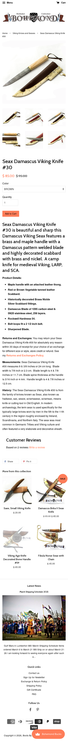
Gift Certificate (34, 689)
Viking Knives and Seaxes (24, 33)
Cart (63, 2)
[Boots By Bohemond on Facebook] (30, 710)
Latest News (34, 585)
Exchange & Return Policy (34, 681)
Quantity (7, 197)
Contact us (34, 673)
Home (5, 33)
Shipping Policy (34, 685)
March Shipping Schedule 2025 (34, 592)
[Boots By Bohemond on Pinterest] (37, 710)
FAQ (34, 694)
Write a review (37, 447)
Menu (9, 2)
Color (5, 183)
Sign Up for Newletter (34, 677)
